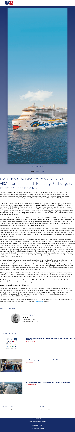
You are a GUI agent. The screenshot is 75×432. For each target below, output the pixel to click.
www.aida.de (39, 301)
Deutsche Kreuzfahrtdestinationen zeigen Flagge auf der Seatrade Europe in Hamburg (50, 338)
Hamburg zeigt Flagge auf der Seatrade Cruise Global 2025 (44, 360)
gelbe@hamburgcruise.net (30, 321)
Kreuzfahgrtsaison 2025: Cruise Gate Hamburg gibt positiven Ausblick (48, 382)
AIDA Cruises (40, 171)
